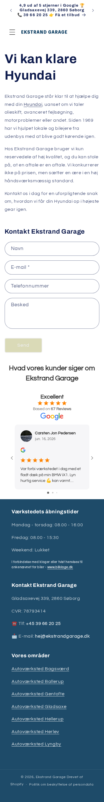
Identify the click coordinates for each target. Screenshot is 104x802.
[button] (12, 32)
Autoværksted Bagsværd (40, 668)
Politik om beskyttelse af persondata (61, 784)
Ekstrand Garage (51, 777)
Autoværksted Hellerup (38, 719)
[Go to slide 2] (52, 492)
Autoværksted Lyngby (36, 744)
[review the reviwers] (23, 451)
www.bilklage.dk (60, 567)
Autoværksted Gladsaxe (39, 706)
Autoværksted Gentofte (38, 694)
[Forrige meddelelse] (11, 10)
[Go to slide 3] (56, 492)
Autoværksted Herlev (35, 731)
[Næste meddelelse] (93, 10)
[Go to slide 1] (48, 493)
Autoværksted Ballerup (38, 681)
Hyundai (33, 104)
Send (23, 345)
